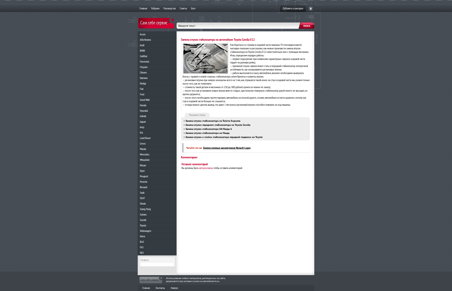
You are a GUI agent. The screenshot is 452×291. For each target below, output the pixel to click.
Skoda (143, 203)
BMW (142, 50)
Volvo (142, 236)
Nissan (143, 165)
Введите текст (186, 25)
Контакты (160, 288)
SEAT (142, 198)
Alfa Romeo (145, 39)
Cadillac (143, 56)
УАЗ (142, 252)
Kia (141, 132)
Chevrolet (144, 61)
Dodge (143, 83)
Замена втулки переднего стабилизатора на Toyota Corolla (218, 124)
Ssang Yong (145, 209)
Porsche (143, 181)
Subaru (143, 214)
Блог (193, 8)
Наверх (174, 288)
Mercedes (144, 154)
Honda (143, 105)
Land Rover (145, 138)
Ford (142, 94)
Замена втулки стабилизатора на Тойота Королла (213, 120)
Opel (142, 170)
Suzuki (143, 220)
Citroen (143, 72)
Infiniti (143, 116)
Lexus (142, 143)
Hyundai (144, 110)
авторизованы (206, 168)
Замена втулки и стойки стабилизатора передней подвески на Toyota (224, 137)
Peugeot (144, 176)
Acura (142, 34)
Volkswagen (145, 231)
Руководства (169, 8)
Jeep (142, 127)
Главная (143, 8)
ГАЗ (141, 247)
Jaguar (143, 121)
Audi (142, 45)
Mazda (143, 149)
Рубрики (155, 8)
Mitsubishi (144, 160)
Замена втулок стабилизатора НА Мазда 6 (209, 129)
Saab (142, 192)
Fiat (141, 89)
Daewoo (144, 78)
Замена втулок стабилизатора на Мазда (208, 133)
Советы (183, 8)
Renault (143, 187)
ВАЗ (142, 241)
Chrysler (144, 67)
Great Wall (145, 99)
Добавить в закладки (293, 8)
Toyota (143, 225)
